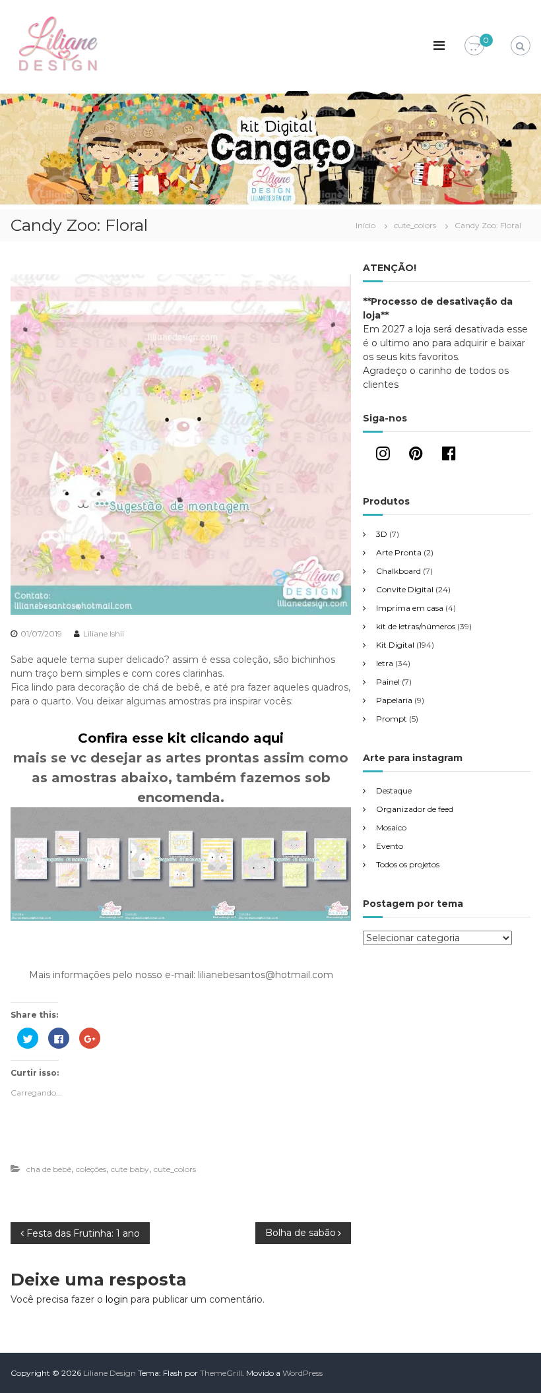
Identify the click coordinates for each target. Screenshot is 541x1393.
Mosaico (391, 827)
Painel (388, 682)
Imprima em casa (409, 608)
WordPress (302, 1373)
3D (381, 534)
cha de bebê (48, 1169)
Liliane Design (109, 1373)
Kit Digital (395, 645)
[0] (474, 46)
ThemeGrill (221, 1373)
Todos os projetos (407, 864)
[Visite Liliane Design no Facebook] (449, 456)
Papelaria (394, 700)
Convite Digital (404, 589)
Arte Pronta (399, 552)
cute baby (130, 1169)
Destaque (394, 790)
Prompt (391, 719)
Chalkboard (398, 571)
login (117, 1299)
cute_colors (415, 225)
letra (384, 663)
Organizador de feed (414, 809)
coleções (91, 1169)
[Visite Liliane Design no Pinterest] (416, 456)
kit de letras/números (415, 626)
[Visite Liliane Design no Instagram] (383, 456)
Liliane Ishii (103, 633)
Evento (389, 846)
